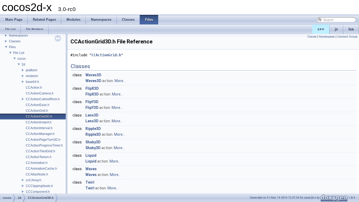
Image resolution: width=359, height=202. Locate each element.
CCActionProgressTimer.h (44, 145)
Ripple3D (93, 129)
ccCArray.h (33, 180)
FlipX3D (92, 88)
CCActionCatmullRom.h (43, 99)
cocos (21, 58)
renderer (32, 76)
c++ (320, 29)
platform (31, 70)
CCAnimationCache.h (41, 168)
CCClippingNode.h (39, 186)
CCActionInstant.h (39, 122)
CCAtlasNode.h (37, 174)
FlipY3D (92, 102)
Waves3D (93, 75)
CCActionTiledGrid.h (40, 151)
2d (23, 64)
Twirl (89, 182)
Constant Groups (347, 36)
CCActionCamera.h (40, 93)
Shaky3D (93, 142)
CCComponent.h (38, 192)
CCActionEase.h (37, 105)
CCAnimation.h (37, 163)
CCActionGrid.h (37, 111)
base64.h (32, 82)
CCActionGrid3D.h (39, 116)
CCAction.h (34, 87)
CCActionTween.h (39, 157)
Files (12, 47)
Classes (14, 41)
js (336, 29)
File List (18, 53)
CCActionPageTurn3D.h (43, 140)
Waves (91, 169)
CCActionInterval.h (39, 128)
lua (351, 29)
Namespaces (18, 35)
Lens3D (92, 115)
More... (120, 81)
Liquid (90, 155)
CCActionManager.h (40, 134)
